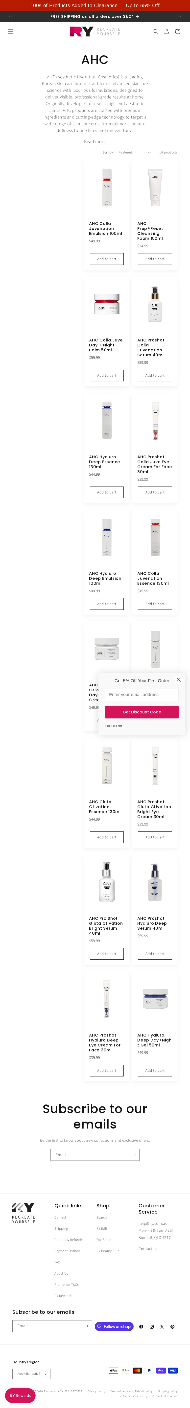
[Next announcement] (180, 16)
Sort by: (108, 152)
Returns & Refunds (68, 1239)
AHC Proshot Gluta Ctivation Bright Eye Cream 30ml (154, 809)
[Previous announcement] (9, 16)
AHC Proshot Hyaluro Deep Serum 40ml (152, 923)
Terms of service (120, 1391)
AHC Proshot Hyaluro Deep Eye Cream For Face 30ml (105, 1043)
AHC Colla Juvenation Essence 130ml (153, 578)
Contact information (165, 1396)
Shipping (61, 1228)
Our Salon (103, 1239)
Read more (95, 142)
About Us (61, 1273)
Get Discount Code (142, 712)
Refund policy (144, 1391)
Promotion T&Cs (66, 1284)
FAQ (57, 1262)
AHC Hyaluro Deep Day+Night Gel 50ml (154, 1040)
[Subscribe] (133, 1155)
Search (101, 1217)
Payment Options (67, 1251)
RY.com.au (50, 1391)
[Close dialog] (178, 679)
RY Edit (101, 1228)
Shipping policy (168, 1391)
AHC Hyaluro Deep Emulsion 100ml (105, 578)
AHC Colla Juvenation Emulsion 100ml (105, 228)
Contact (60, 1217)
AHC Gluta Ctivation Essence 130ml (105, 806)
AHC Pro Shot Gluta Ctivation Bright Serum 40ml (106, 926)
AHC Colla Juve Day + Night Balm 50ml (106, 345)
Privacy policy (96, 1391)
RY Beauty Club (107, 1251)
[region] (95, 5)
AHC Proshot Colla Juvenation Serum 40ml (151, 348)
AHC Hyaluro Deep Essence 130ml (104, 461)
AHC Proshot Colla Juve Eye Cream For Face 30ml (154, 464)
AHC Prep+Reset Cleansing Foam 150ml (150, 231)
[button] (10, 31)
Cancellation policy (135, 1396)
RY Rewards (63, 1295)
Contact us (148, 1249)
